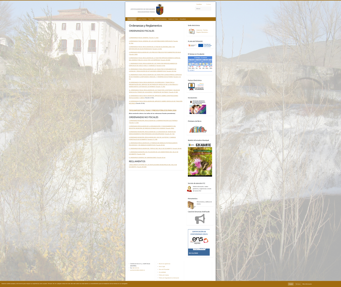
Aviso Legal (162, 266)
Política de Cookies (164, 275)
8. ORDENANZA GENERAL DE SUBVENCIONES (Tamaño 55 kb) (147, 157)
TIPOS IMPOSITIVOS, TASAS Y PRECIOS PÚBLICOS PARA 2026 (152, 110)
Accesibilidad (162, 272)
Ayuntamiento (132, 19)
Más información (307, 284)
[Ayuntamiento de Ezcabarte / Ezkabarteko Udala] (145, 9)
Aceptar (291, 284)
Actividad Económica (160, 19)
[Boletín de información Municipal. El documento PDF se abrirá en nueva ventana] (200, 143)
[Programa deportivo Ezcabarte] (198, 101)
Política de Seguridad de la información (169, 278)
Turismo (150, 19)
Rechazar (298, 284)
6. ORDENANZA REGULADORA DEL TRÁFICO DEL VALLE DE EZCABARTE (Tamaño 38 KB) (155, 148)
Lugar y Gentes (142, 19)
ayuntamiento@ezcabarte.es (137, 270)
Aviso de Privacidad (164, 269)
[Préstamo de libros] (199, 124)
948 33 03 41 (135, 268)
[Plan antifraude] (200, 44)
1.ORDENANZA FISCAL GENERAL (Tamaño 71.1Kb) (144, 37)
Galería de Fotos (173, 19)
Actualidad (183, 19)
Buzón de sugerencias (164, 263)
